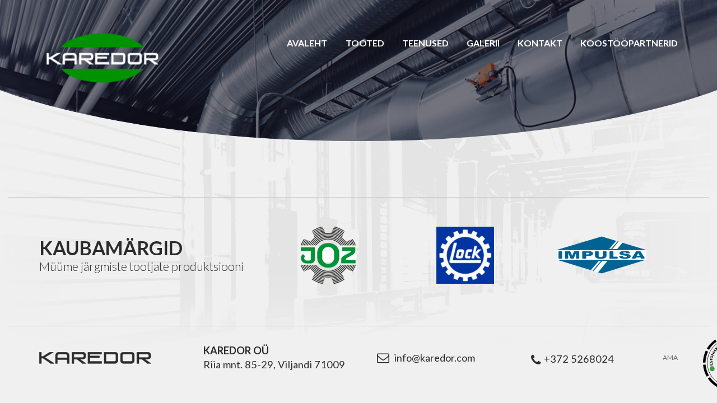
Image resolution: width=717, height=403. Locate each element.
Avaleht (307, 43)
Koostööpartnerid (629, 43)
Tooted (365, 43)
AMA (670, 357)
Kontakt (540, 43)
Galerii (483, 43)
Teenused (425, 43)
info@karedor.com (434, 358)
